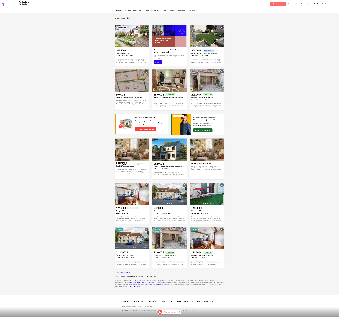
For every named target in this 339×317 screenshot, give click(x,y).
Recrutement (196, 301)
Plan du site (125, 301)
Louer (303, 4)
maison (147, 284)
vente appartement (142, 282)
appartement (152, 284)
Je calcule (157, 62)
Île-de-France (131, 276)
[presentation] (116, 36)
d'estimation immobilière (135, 286)
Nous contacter (153, 301)
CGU (163, 301)
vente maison (132, 282)
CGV (170, 301)
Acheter (290, 4)
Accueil (117, 276)
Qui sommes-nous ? (139, 301)
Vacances (310, 4)
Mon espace (333, 4)
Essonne (140, 276)
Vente (123, 276)
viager (163, 282)
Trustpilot (149, 306)
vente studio (152, 282)
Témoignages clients (182, 301)
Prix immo (317, 4)
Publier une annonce (278, 4)
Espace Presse (208, 301)
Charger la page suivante (122, 272)
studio (158, 284)
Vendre (297, 4)
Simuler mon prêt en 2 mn (203, 130)
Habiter (324, 4)
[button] (128, 45)
